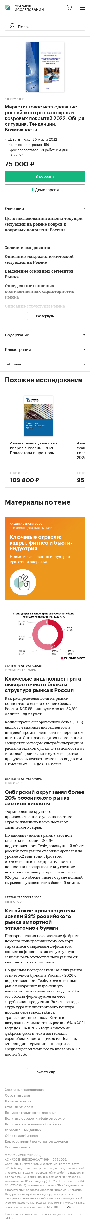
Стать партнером (19, 1107)
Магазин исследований (29, 7)
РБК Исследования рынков (31, 528)
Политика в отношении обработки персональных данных (33, 1127)
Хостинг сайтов (17, 1147)
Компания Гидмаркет (22, 670)
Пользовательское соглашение (30, 1113)
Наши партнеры (18, 1101)
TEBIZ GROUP (19, 473)
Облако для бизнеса (21, 1136)
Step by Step (14, 99)
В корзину (45, 176)
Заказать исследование (24, 1090)
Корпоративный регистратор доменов (36, 1141)
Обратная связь (17, 1095)
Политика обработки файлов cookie (35, 1118)
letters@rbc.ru (69, 1206)
